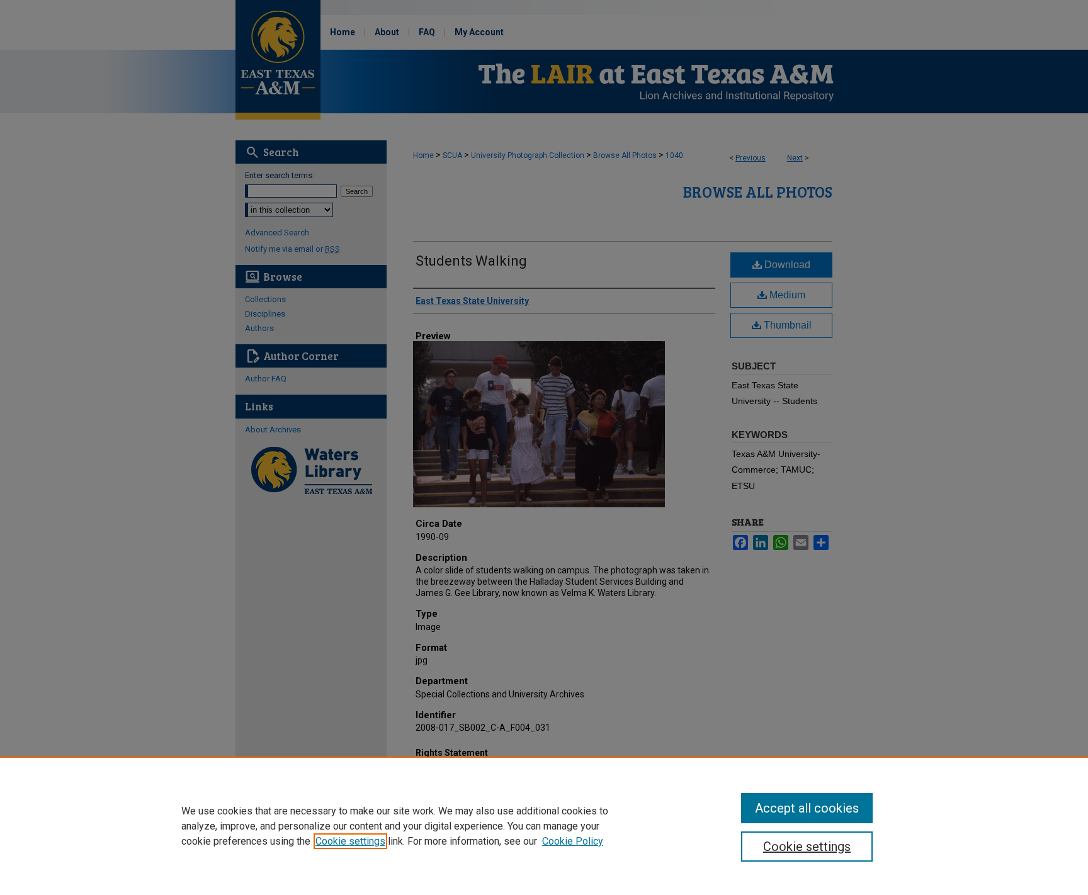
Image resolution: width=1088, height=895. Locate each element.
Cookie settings (350, 841)
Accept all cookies (807, 808)
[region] (544, 826)
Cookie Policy (572, 841)
